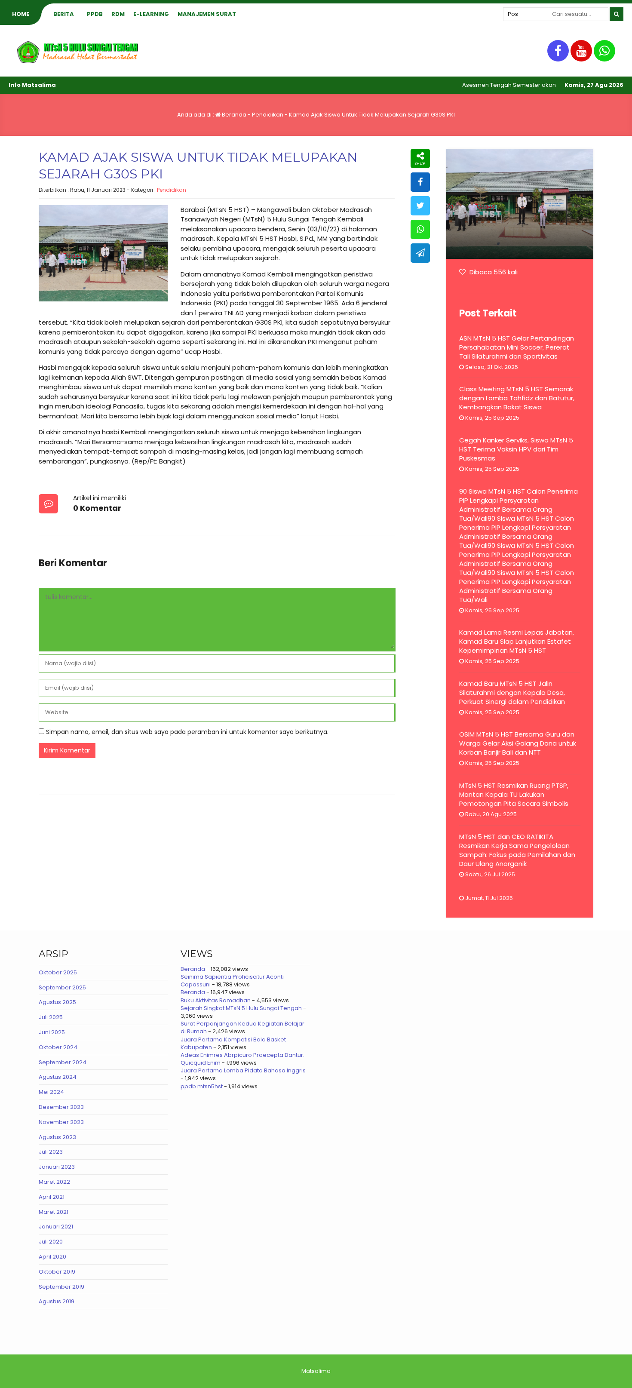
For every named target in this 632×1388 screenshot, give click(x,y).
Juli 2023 (51, 1152)
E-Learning (151, 14)
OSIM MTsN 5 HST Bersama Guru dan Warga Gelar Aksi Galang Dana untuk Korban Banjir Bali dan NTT (517, 743)
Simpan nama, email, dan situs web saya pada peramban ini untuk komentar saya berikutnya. (187, 732)
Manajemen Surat (207, 14)
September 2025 (62, 987)
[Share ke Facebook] (420, 182)
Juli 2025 (51, 1017)
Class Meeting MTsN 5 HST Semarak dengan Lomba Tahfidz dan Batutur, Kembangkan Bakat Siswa (516, 397)
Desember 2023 (61, 1107)
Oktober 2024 (58, 1047)
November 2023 (61, 1122)
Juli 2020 (51, 1242)
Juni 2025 (52, 1032)
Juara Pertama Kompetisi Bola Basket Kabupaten (233, 1043)
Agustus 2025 (57, 1002)
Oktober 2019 (57, 1272)
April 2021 (51, 1197)
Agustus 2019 (56, 1301)
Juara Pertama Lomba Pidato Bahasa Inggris (243, 1070)
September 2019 (61, 1287)
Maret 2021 (53, 1212)
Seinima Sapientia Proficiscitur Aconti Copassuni (232, 981)
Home (20, 14)
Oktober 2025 (58, 972)
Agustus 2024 (58, 1077)
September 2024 (62, 1062)
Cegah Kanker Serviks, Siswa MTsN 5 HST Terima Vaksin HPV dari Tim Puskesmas (516, 449)
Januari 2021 (56, 1226)
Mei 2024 (51, 1092)
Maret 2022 (54, 1182)
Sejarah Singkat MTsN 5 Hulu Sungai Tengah (241, 1008)
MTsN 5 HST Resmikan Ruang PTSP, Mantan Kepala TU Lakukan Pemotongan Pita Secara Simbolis (513, 794)
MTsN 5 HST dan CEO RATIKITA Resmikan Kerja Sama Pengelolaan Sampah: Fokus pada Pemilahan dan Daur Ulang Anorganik (517, 850)
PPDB (95, 14)
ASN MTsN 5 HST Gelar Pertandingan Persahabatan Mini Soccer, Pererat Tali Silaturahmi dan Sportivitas (516, 347)
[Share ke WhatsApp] (420, 229)
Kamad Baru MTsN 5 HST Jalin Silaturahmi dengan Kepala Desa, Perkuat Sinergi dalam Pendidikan (512, 692)
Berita (63, 14)
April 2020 (52, 1257)
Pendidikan (267, 115)
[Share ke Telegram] (420, 253)
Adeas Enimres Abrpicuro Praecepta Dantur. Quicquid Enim (242, 1059)
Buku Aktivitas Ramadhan (216, 1000)
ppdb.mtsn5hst (202, 1086)
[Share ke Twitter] (420, 205)
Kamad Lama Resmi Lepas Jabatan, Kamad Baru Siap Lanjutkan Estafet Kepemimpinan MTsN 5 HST (516, 641)
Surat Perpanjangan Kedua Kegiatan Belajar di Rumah (242, 1027)
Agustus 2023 (57, 1137)
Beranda (233, 115)
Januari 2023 (57, 1167)
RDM (118, 14)
